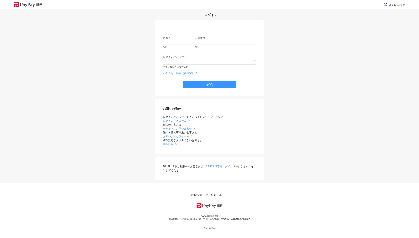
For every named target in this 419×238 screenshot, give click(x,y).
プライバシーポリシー (217, 194)
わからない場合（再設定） (178, 73)
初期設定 (168, 144)
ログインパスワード (175, 56)
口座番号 (200, 38)
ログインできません (175, 120)
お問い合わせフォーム (176, 136)
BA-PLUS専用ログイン (219, 166)
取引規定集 (196, 194)
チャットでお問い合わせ (177, 128)
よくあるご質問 (397, 4)
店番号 (167, 38)
